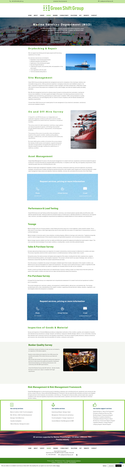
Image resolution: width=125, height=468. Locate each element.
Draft (21, 412)
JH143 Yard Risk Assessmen (25, 415)
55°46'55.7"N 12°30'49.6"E (60, 1)
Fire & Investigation (28, 412)
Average (12, 418)
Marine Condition (14, 412)
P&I (11, 415)
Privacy (58, 465)
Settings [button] (104, 465)
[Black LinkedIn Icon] (77, 455)
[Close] (123, 466)
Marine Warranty (15, 423)
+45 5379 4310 (15, 1)
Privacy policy (50, 460)
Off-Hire (15, 415)
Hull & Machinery (20, 418)
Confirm (118, 465)
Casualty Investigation (15, 421)
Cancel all (111, 465)
